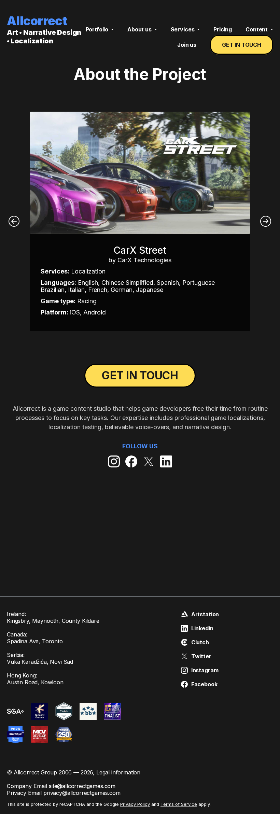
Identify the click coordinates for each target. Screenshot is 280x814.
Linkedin (202, 628)
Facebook (204, 684)
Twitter (201, 656)
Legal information (118, 772)
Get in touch (241, 44)
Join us (186, 44)
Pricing (222, 29)
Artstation (205, 614)
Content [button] (257, 29)
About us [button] (140, 29)
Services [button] (183, 29)
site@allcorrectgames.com (82, 786)
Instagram (205, 670)
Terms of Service (178, 804)
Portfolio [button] (98, 29)
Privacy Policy (135, 804)
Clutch (200, 642)
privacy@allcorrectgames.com (82, 792)
